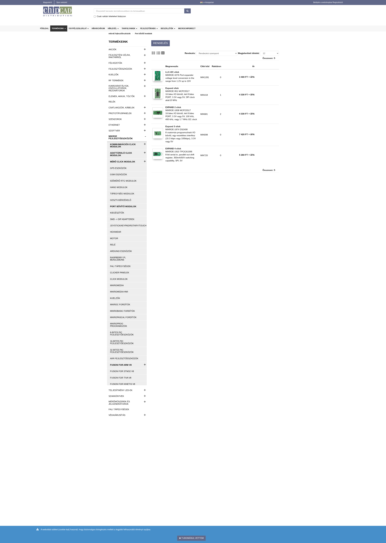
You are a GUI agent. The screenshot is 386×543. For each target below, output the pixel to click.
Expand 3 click (172, 126)
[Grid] (153, 53)
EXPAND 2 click (173, 107)
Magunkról (47, 2)
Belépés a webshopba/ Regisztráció (328, 2)
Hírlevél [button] (112, 28)
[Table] (163, 53)
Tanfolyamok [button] (129, 28)
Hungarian (209, 2)
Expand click (172, 88)
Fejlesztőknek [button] (148, 28)
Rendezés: (190, 53)
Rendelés (160, 43)
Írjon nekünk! (62, 2)
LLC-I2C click (172, 72)
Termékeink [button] (58, 28)
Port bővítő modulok (143, 34)
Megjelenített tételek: (249, 53)
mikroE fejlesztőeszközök (120, 34)
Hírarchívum (98, 28)
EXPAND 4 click (173, 148)
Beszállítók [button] (167, 28)
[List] (158, 53)
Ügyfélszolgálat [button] (78, 28)
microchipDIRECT (186, 28)
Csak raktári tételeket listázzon (111, 16)
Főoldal (44, 28)
